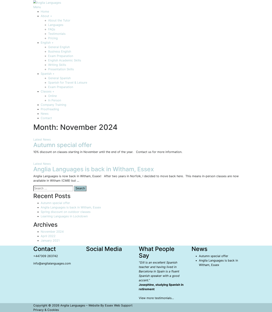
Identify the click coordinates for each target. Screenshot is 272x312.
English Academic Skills (64, 60)
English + (47, 42)
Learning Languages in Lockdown (64, 216)
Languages (55, 25)
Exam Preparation (60, 56)
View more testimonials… (156, 298)
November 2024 (52, 231)
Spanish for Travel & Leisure (67, 82)
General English (59, 47)
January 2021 (50, 240)
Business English (59, 51)
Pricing (53, 38)
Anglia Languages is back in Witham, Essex (93, 169)
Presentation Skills (61, 69)
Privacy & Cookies (46, 310)
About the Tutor (59, 20)
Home (45, 11)
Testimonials (57, 34)
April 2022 (48, 236)
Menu (37, 7)
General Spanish (59, 78)
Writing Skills (57, 65)
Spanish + (48, 73)
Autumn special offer (62, 145)
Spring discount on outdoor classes (65, 212)
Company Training (53, 105)
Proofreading (50, 109)
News (44, 113)
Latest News (42, 139)
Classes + (47, 91)
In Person (54, 100)
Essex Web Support (118, 305)
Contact (46, 118)
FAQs (51, 29)
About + (46, 16)
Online (52, 96)
